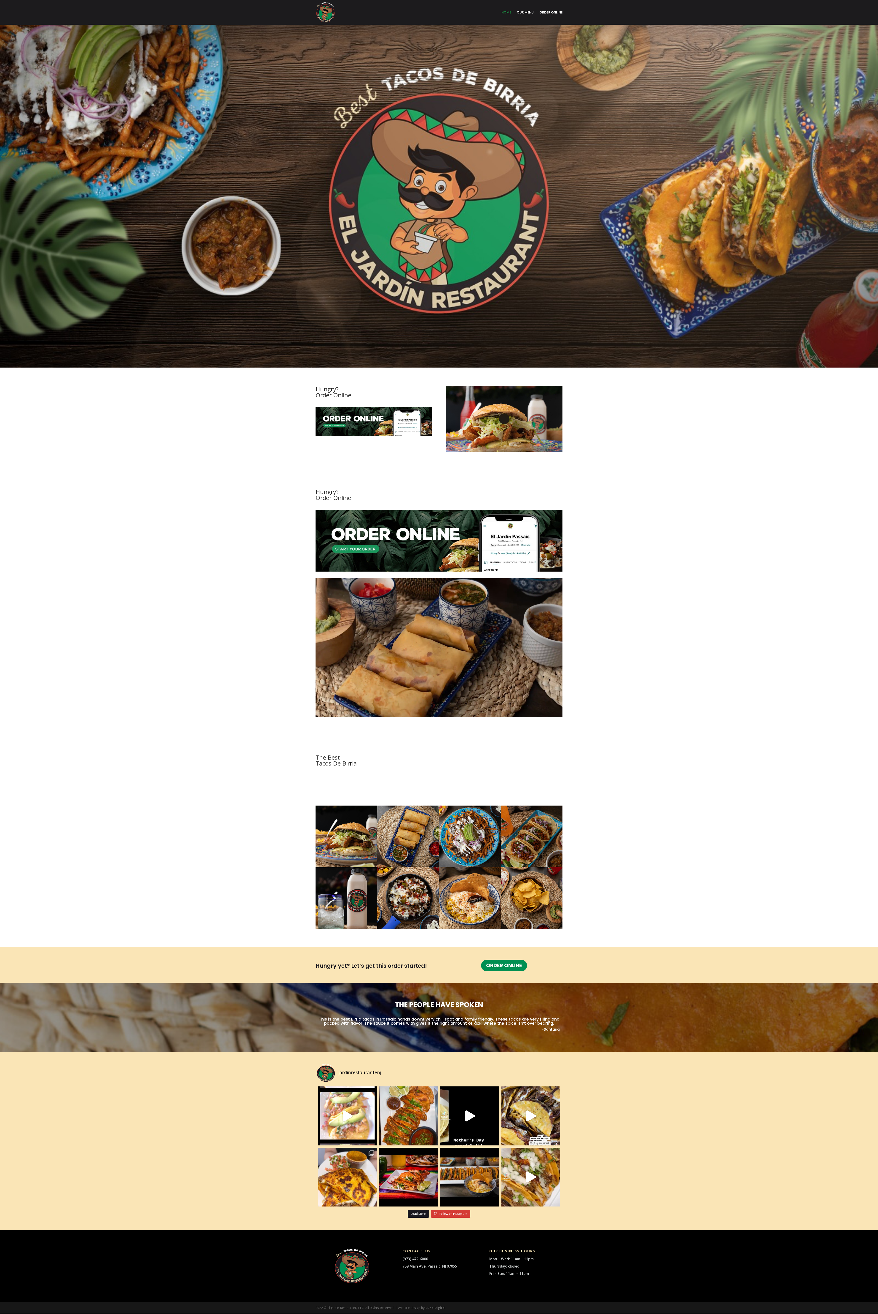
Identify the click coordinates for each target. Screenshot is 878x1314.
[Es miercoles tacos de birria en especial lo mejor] (408, 1115)
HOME (506, 13)
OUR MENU (525, 13)
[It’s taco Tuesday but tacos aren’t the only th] (347, 1177)
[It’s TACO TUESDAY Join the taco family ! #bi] (347, 1115)
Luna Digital (435, 1308)
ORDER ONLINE (550, 13)
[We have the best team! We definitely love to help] (530, 1115)
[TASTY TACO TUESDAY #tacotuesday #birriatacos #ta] (469, 1177)
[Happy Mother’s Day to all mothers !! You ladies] (469, 1115)
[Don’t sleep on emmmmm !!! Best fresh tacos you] (530, 1177)
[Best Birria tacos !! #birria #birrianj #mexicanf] (408, 1177)
